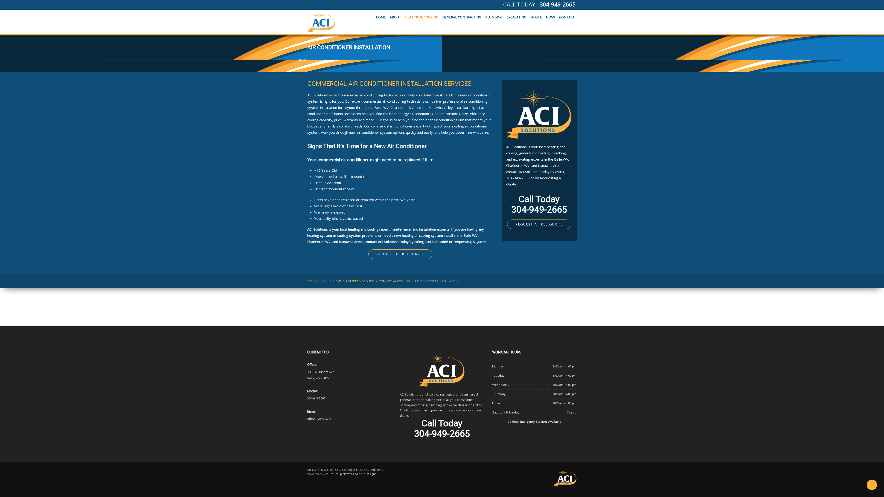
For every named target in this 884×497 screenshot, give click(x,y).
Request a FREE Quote (400, 254)
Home (337, 281)
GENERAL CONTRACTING (461, 17)
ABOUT (395, 17)
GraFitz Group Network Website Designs (350, 474)
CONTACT (567, 17)
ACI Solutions (374, 470)
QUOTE (536, 17)
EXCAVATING (516, 17)
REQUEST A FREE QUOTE (539, 224)
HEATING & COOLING (421, 17)
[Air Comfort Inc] (321, 21)
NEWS (550, 17)
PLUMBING (494, 17)
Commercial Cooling (394, 281)
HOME (381, 17)
